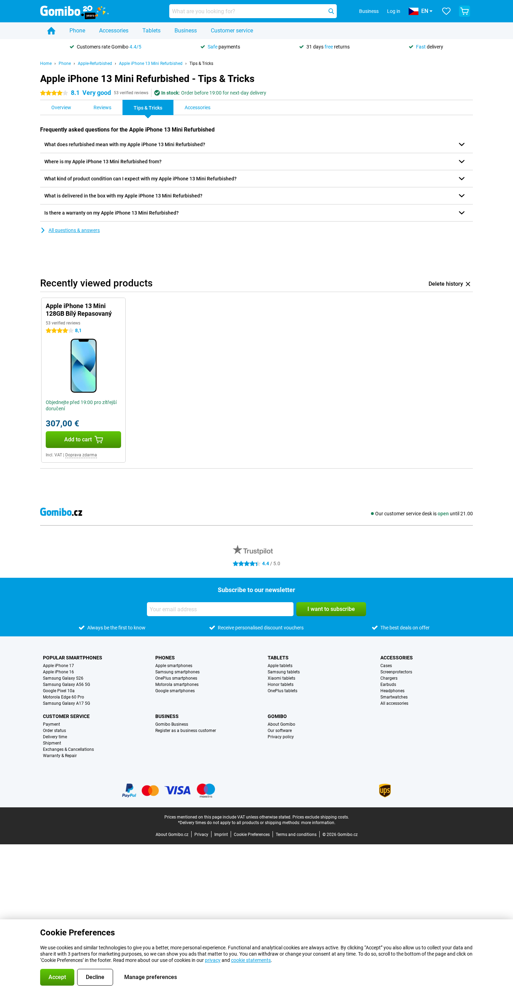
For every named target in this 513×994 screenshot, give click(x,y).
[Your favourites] (446, 11)
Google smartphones (175, 690)
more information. (318, 822)
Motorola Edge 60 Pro (63, 697)
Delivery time (55, 736)
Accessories (113, 30)
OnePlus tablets (282, 690)
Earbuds (388, 684)
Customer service (232, 30)
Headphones (392, 690)
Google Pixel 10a (59, 690)
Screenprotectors (396, 672)
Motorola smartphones (177, 684)
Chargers (388, 678)
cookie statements (251, 960)
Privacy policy (281, 736)
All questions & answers (74, 230)
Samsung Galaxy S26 (63, 678)
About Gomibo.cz (172, 834)
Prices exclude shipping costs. (320, 817)
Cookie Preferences (252, 834)
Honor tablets (280, 684)
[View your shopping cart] (464, 11)
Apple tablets (280, 665)
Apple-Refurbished (95, 63)
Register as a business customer (185, 730)
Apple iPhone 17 (58, 665)
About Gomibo (281, 724)
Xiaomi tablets (281, 678)
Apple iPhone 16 (58, 672)
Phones (165, 657)
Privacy (201, 834)
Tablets (151, 30)
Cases (386, 665)
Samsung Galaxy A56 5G (66, 684)
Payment (51, 724)
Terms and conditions (296, 834)
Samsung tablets (284, 672)
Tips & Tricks (201, 63)
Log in (393, 11)
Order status (54, 730)
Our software (280, 730)
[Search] (331, 11)
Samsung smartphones (177, 672)
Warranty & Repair (60, 755)
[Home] (51, 30)
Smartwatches (394, 697)
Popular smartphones (72, 657)
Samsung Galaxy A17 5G (66, 703)
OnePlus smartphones (176, 678)
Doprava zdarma (81, 455)
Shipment (52, 743)
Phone (77, 30)
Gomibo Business (171, 724)
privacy (213, 960)
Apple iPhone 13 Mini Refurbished (151, 63)
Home (46, 63)
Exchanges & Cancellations (68, 749)
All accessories (394, 703)
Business (185, 30)
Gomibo (277, 716)
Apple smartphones (173, 665)
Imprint (221, 834)
